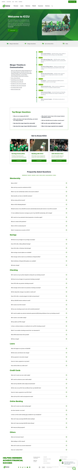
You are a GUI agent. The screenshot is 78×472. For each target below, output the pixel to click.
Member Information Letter (15, 89)
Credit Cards (42, 175)
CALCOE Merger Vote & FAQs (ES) (17, 81)
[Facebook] (19, 467)
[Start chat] (74, 468)
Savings (29, 175)
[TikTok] (23, 467)
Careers (20, 1)
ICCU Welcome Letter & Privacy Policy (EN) (18, 83)
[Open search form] (52, 6)
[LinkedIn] (30, 467)
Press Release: (14, 87)
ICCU (6, 6)
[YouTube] (27, 467)
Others (54, 175)
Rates (16, 1)
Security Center (63, 457)
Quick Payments (46, 463)
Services (45, 461)
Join (13, 1)
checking (34, 175)
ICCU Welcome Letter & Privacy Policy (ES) (18, 85)
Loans (37, 175)
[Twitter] (25, 467)
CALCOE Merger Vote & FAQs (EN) (17, 80)
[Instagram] (21, 467)
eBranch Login (72, 1)
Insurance (40, 6)
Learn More (12, 30)
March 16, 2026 (19, 87)
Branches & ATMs (47, 459)
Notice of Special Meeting (15, 78)
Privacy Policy (63, 459)
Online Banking (49, 175)
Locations (9, 1)
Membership (24, 175)
